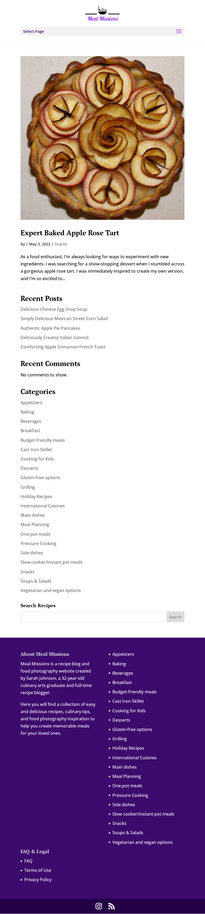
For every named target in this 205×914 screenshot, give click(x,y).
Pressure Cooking (38, 543)
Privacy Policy (38, 880)
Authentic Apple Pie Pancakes (50, 328)
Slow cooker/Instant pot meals (51, 562)
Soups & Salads (36, 581)
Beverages (31, 421)
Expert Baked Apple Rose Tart (70, 232)
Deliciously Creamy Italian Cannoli (55, 337)
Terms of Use (37, 870)
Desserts (29, 468)
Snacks (61, 244)
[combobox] (102, 616)
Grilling (28, 487)
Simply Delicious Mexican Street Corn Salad (64, 318)
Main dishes (33, 515)
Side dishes (32, 553)
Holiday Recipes (36, 496)
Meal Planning (35, 524)
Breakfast (30, 431)
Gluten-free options (40, 477)
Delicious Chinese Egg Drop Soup (54, 309)
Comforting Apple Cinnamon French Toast (63, 347)
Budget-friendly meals (43, 440)
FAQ (28, 861)
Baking (27, 412)
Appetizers (31, 403)
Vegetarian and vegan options (51, 590)
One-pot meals (35, 534)
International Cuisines (43, 506)
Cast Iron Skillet (36, 449)
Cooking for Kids (37, 459)
